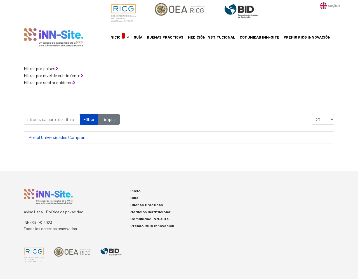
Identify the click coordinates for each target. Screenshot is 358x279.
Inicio (115, 37)
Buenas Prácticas (165, 37)
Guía (138, 37)
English (333, 5)
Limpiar (109, 119)
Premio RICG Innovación (307, 37)
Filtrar (89, 119)
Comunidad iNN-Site (259, 37)
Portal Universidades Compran (57, 137)
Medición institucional (211, 37)
